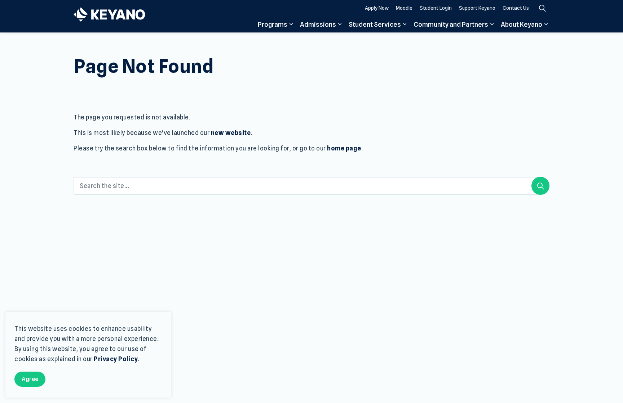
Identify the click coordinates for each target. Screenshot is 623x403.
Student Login (436, 8)
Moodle (404, 8)
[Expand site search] (542, 8)
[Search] (540, 186)
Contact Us (516, 8)
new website (231, 132)
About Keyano (521, 24)
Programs (272, 24)
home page (344, 148)
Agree (30, 379)
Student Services (375, 24)
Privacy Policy (116, 359)
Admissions (318, 24)
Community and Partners (451, 24)
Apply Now (377, 8)
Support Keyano (477, 8)
